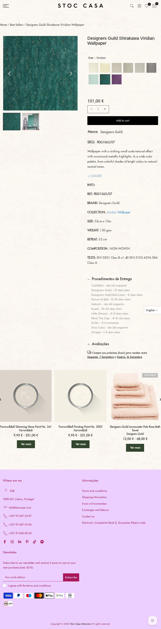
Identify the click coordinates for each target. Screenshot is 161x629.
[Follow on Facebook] (4, 542)
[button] (11, 121)
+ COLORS (94, 176)
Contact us (88, 516)
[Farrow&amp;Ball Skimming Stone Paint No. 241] (26, 396)
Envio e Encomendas (94, 504)
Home (3, 24)
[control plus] (105, 109)
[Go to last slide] (9, 73)
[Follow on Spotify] (42, 542)
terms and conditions (39, 586)
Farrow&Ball (26, 430)
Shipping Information (94, 497)
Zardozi (111, 212)
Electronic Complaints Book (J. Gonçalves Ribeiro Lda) (113, 523)
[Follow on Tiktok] (34, 542)
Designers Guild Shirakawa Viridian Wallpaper (55, 24)
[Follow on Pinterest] (27, 542)
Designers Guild (112, 132)
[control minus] (90, 109)
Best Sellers (16, 24)
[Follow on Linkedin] (19, 542)
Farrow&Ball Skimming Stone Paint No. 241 (26, 426)
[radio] (93, 68)
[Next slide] (71, 73)
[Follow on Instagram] (12, 542)
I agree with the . (30, 586)
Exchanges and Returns (95, 510)
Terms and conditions (94, 491)
